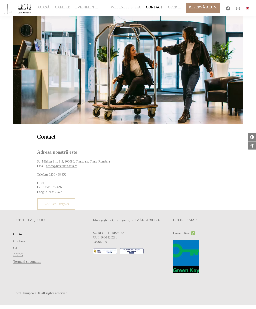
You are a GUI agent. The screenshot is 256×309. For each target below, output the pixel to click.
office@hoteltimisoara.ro (61, 166)
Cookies (19, 241)
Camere (62, 7)
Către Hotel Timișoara (56, 203)
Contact (154, 7)
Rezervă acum (203, 7)
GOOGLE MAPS (186, 220)
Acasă (43, 7)
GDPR (18, 248)
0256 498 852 (57, 174)
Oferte (174, 7)
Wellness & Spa (126, 7)
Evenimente (86, 7)
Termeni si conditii (27, 262)
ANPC (18, 255)
